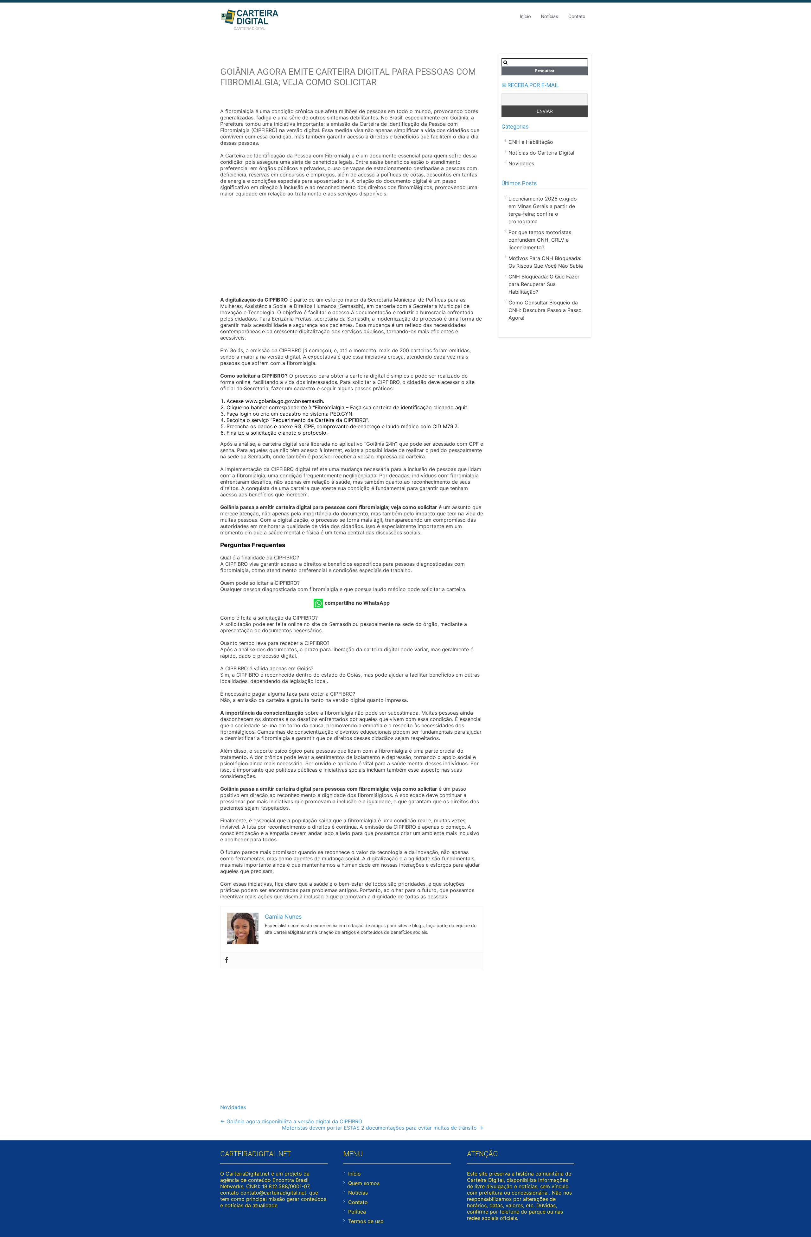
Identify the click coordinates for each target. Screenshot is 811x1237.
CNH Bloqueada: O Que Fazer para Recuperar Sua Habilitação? (543, 284)
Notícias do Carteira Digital (541, 153)
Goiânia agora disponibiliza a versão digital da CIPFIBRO (291, 1121)
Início (525, 16)
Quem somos (364, 1183)
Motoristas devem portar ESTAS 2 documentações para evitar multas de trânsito (382, 1128)
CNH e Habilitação (530, 142)
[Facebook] (226, 960)
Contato (576, 16)
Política (357, 1211)
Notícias (549, 16)
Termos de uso (366, 1221)
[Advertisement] (351, 247)
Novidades (233, 1107)
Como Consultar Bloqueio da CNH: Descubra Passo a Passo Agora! (545, 310)
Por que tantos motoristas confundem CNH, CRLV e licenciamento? (539, 240)
